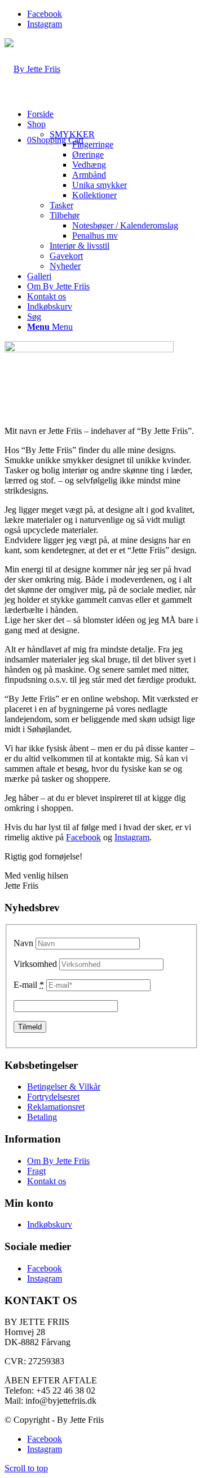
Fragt (36, 1171)
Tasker (61, 205)
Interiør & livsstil (79, 245)
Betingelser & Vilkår (63, 1086)
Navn (23, 943)
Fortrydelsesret (53, 1096)
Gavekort (66, 256)
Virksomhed (35, 964)
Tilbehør (65, 215)
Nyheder (65, 266)
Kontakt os (46, 1181)
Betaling (42, 1117)
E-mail (29, 984)
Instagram (131, 837)
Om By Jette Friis (58, 1161)
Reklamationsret (56, 1107)
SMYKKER (72, 134)
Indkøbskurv (49, 1224)
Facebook (83, 837)
